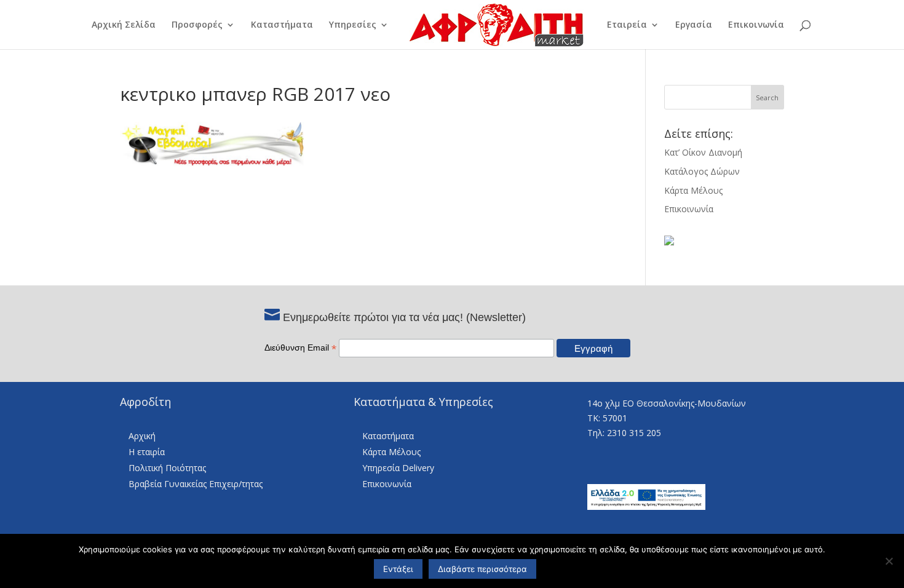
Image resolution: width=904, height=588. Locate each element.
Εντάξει (398, 569)
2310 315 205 (634, 433)
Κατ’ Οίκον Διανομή (703, 152)
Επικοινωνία (756, 25)
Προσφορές (197, 25)
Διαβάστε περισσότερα (482, 569)
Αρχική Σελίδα (124, 25)
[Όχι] (888, 561)
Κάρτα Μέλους (693, 190)
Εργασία (693, 25)
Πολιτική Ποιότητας (167, 468)
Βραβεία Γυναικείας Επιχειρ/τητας (196, 484)
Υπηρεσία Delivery (398, 468)
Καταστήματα (282, 25)
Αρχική (142, 436)
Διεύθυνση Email (300, 347)
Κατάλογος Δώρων (702, 171)
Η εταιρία (147, 452)
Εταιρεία (627, 25)
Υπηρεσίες (352, 25)
